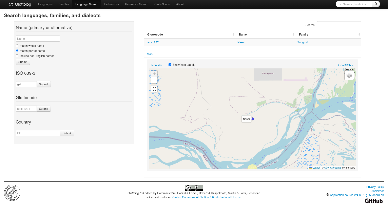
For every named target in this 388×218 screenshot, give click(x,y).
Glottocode (155, 34)
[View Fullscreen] (154, 89)
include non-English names (37, 56)
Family (303, 34)
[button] (252, 119)
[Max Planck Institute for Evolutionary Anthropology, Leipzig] (12, 192)
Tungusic (303, 42)
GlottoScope (162, 4)
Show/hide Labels (184, 65)
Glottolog (22, 4)
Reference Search (136, 4)
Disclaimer (377, 191)
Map (150, 54)
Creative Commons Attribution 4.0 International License (206, 197)
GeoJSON (344, 65)
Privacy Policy (375, 187)
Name (243, 34)
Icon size (157, 65)
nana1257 (152, 42)
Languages (45, 4)
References (111, 4)
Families (64, 4)
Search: (310, 25)
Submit (22, 62)
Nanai (241, 42)
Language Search (86, 4)
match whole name (32, 46)
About (180, 4)
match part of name (32, 51)
